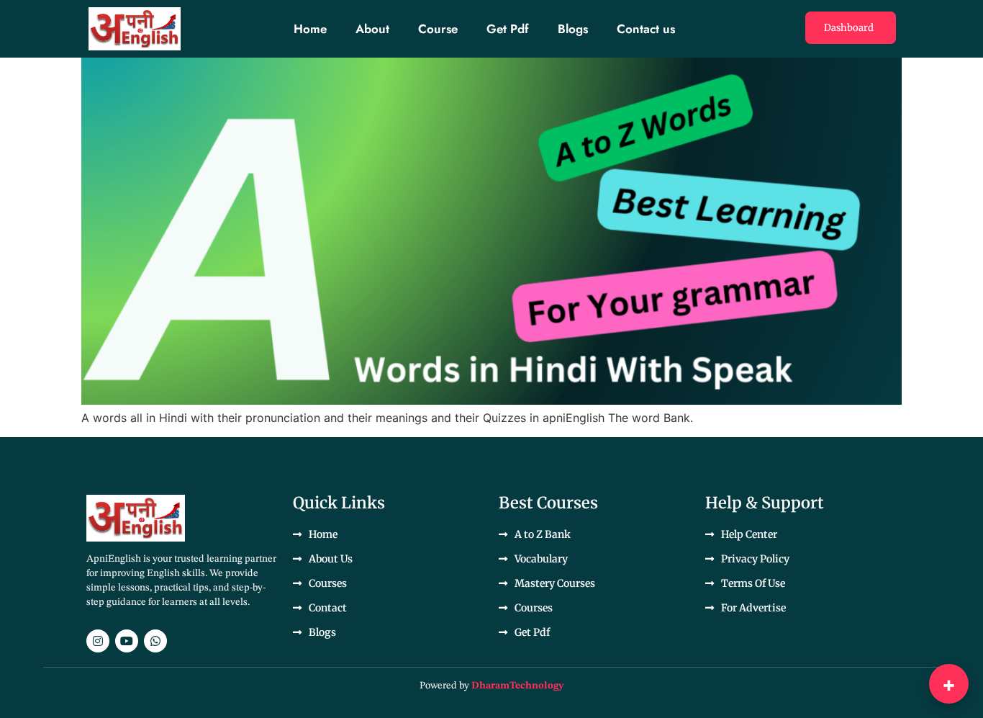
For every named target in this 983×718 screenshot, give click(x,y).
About (372, 28)
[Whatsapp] (155, 640)
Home (310, 28)
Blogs (573, 28)
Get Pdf (507, 28)
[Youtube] (126, 640)
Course (438, 28)
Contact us (646, 28)
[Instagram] (97, 640)
